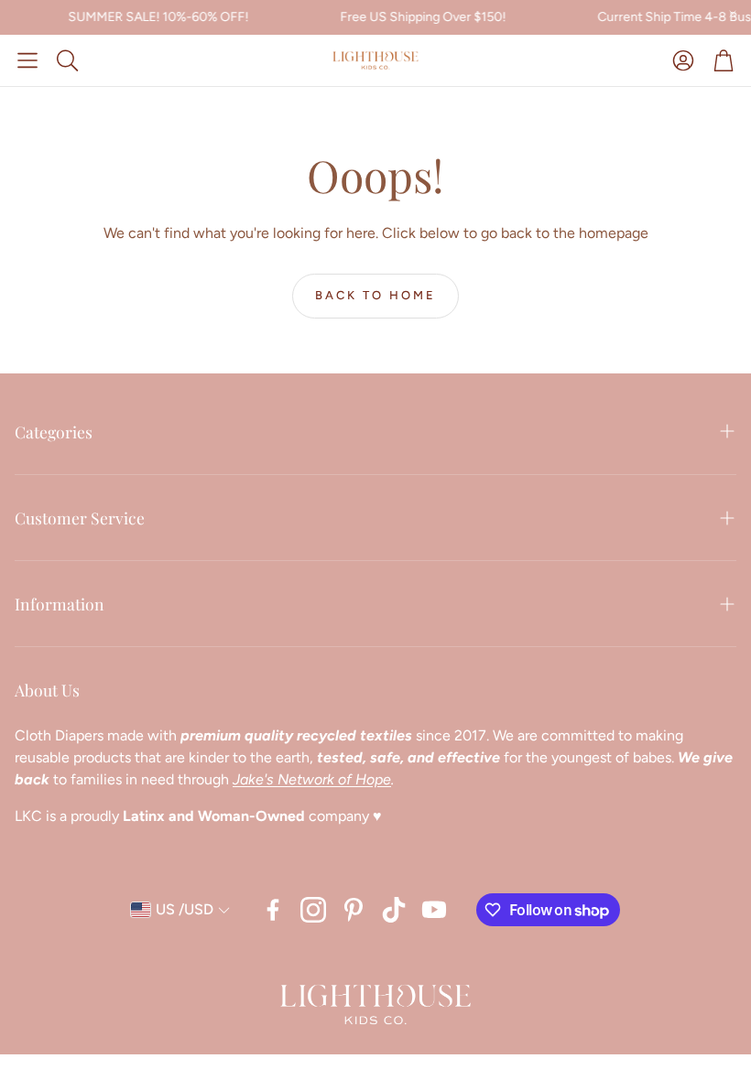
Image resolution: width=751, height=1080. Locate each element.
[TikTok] (394, 910)
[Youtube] (434, 910)
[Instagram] (313, 910)
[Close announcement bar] (732, 13)
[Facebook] (273, 910)
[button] (27, 60)
